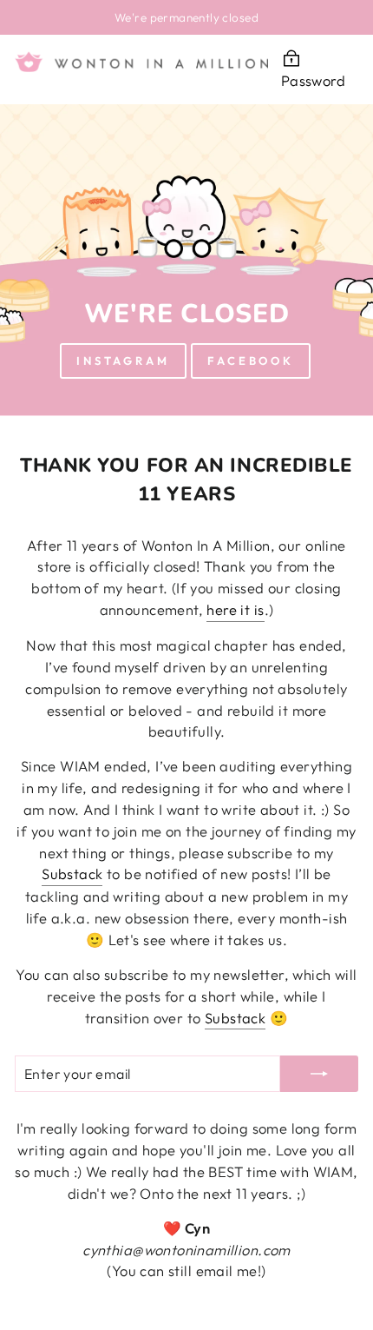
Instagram (123, 360)
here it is (235, 609)
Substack (72, 873)
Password (313, 80)
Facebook (250, 360)
